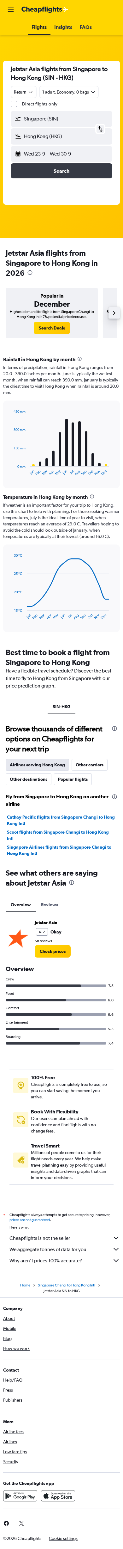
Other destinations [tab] (28, 779)
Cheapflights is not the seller (39, 1238)
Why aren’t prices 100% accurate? (45, 1261)
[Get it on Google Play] (20, 1495)
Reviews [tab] (49, 904)
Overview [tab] (21, 904)
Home (25, 1285)
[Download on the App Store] (58, 1495)
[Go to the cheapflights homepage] (44, 10)
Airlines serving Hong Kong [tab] (37, 764)
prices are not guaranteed (29, 1220)
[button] (11, 10)
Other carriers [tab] (89, 764)
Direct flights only (39, 103)
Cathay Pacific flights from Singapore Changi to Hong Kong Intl (61, 820)
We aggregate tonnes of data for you (47, 1249)
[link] (52, 328)
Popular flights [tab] (73, 779)
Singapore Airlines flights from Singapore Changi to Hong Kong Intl (59, 850)
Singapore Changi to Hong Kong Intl (66, 1285)
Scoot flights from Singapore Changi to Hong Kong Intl (58, 835)
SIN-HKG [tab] (61, 706)
